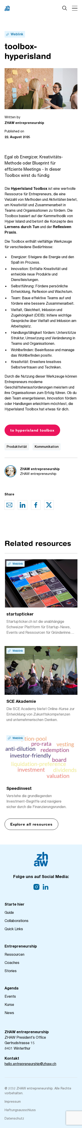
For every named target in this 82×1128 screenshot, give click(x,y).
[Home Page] (23, 8)
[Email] (9, 505)
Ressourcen (14, 954)
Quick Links (14, 929)
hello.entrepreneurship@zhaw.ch (30, 1063)
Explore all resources (31, 824)
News (9, 1012)
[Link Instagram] (36, 887)
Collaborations (16, 920)
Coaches (12, 962)
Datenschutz (14, 1118)
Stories (11, 970)
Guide (9, 912)
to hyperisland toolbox (32, 430)
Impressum (13, 1101)
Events (10, 996)
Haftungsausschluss (20, 1110)
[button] (74, 8)
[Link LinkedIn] (45, 887)
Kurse (9, 1004)
